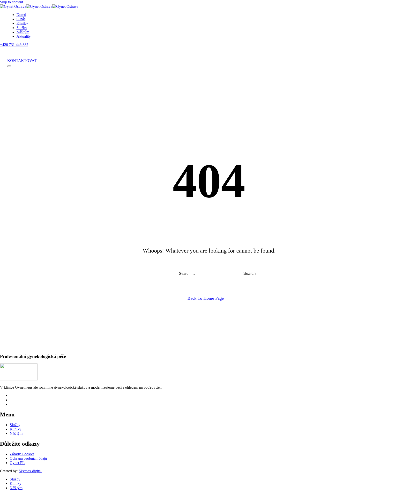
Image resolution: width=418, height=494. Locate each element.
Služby (21, 28)
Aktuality (23, 36)
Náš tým (22, 32)
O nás (20, 19)
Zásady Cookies (22, 454)
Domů (21, 15)
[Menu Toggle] (9, 66)
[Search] (10, 52)
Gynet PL (17, 463)
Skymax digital (30, 471)
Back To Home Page (205, 298)
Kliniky (22, 23)
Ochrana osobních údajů (28, 458)
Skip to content (11, 2)
